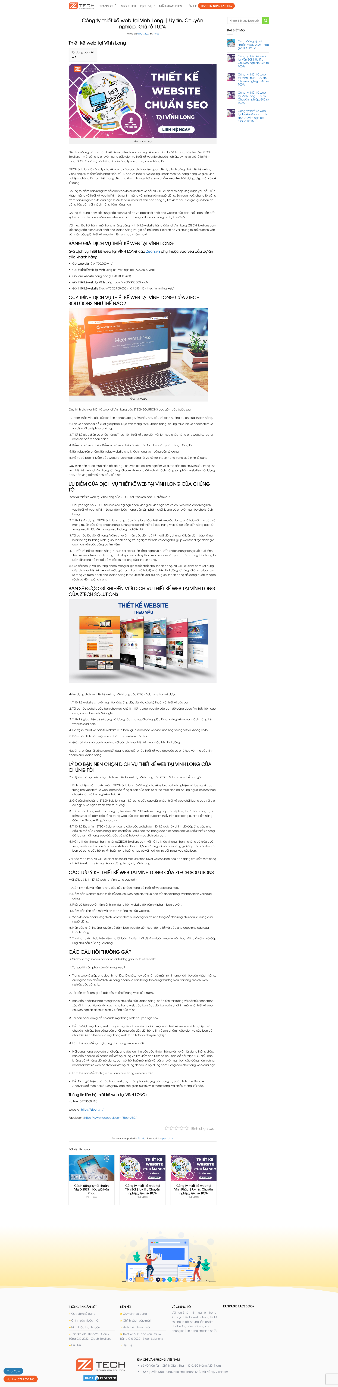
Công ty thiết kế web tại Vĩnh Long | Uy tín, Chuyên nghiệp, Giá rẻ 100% (253, 97)
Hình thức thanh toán (85, 1327)
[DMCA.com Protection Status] (100, 1378)
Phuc (156, 33)
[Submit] (265, 20)
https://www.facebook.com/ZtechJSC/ (110, 1117)
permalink (167, 1138)
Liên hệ (192, 6)
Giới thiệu (128, 6)
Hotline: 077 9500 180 (20, 1379)
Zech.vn (153, 251)
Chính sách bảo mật (85, 1320)
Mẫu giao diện (170, 6)
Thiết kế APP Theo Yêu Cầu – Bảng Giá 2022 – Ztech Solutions (90, 1336)
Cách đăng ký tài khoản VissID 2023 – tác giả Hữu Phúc (253, 44)
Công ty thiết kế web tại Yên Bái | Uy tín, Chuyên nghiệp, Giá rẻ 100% (253, 61)
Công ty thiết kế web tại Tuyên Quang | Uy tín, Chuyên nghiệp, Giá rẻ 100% (252, 116)
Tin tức (141, 1138)
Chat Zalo (13, 1371)
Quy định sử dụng (83, 1313)
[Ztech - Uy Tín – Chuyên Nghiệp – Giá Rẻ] (81, 5)
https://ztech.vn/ (92, 1109)
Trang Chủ (108, 6)
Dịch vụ (146, 6)
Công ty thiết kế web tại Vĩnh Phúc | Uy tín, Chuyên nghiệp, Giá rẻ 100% (253, 79)
